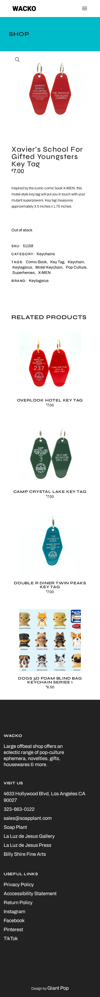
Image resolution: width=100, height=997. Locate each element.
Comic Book (36, 262)
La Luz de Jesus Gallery (29, 836)
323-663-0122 (19, 809)
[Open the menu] (84, 8)
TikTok (11, 938)
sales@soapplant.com (28, 818)
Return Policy (18, 902)
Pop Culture (76, 267)
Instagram (14, 911)
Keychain (76, 262)
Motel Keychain (48, 267)
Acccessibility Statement (30, 893)
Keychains (46, 254)
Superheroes (23, 273)
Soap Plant (15, 827)
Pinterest (13, 929)
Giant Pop (58, 988)
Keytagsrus (22, 267)
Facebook (14, 920)
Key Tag (57, 262)
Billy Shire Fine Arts (25, 854)
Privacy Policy (19, 884)
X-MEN (44, 273)
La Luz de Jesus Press (27, 845)
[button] (17, 59)
